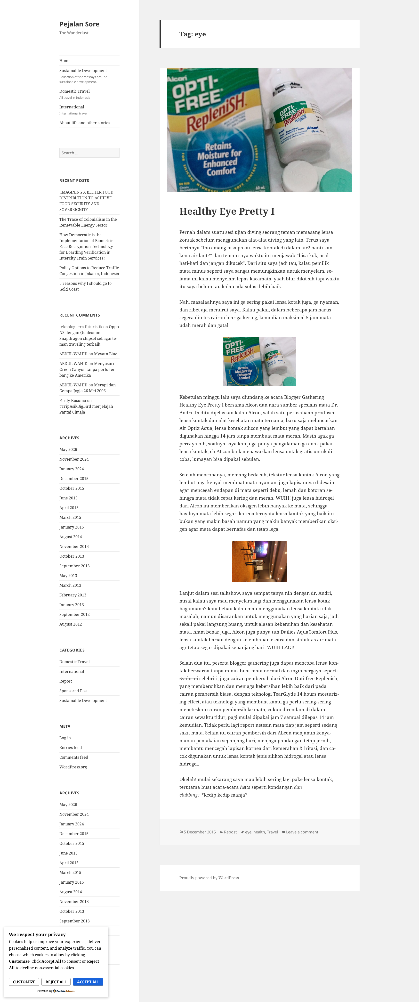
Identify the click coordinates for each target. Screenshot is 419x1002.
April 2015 (69, 507)
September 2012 (74, 614)
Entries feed (70, 747)
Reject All (56, 982)
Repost (65, 681)
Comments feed (73, 757)
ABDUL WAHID (73, 354)
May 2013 (68, 575)
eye (248, 832)
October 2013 (71, 556)
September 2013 (74, 566)
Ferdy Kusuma (72, 400)
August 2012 (70, 624)
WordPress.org (73, 767)
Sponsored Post (73, 690)
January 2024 (71, 469)
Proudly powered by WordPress (209, 877)
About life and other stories (84, 122)
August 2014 (70, 536)
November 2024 (74, 459)
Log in (65, 738)
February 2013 (72, 595)
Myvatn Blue (105, 354)
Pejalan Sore (79, 23)
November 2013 (74, 546)
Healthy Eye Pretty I (227, 210)
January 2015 (71, 527)
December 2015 (74, 478)
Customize (24, 982)
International (73, 109)
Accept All (88, 982)
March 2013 (70, 585)
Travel (272, 832)
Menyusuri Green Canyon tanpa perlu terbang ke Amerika (87, 369)
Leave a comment (302, 832)
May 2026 (68, 449)
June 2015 (68, 498)
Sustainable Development (83, 76)
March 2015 (70, 517)
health (259, 832)
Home (65, 60)
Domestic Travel (74, 94)
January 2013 (71, 604)
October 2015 (71, 488)
